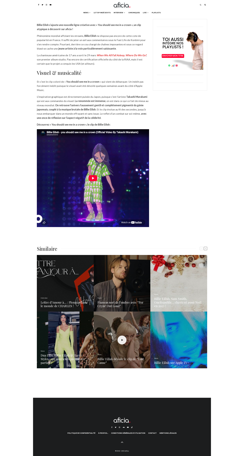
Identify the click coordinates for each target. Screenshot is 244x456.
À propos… (103, 433)
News (85, 13)
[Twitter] (42, 5)
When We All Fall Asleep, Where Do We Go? (121, 55)
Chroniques (134, 13)
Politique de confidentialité (81, 433)
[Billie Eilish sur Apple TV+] (178, 340)
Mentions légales (168, 433)
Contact (152, 433)
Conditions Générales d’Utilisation (128, 433)
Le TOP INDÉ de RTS (102, 13)
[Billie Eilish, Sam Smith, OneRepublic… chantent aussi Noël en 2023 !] (178, 283)
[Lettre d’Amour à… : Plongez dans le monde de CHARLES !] (65, 283)
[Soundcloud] (123, 427)
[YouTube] (50, 5)
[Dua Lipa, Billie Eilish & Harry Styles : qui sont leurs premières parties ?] (65, 340)
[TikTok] (132, 427)
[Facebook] (38, 5)
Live (145, 13)
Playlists (156, 13)
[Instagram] (46, 5)
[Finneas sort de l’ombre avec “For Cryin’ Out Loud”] (122, 283)
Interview (118, 13)
